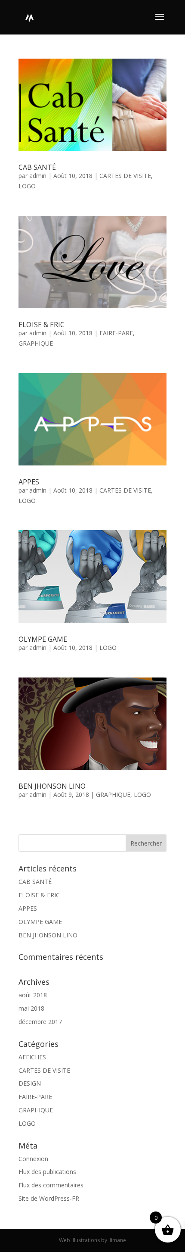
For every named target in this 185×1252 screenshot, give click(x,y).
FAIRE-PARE (116, 333)
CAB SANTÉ (37, 167)
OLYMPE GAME (42, 639)
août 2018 (32, 995)
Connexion (33, 1159)
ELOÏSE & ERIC (41, 324)
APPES (28, 482)
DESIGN (29, 1083)
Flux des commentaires (50, 1185)
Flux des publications (47, 1172)
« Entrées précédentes (49, 829)
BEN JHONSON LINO (52, 786)
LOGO (27, 186)
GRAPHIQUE (35, 343)
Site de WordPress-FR (48, 1198)
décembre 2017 (40, 1022)
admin (37, 176)
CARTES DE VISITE (125, 176)
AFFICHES (32, 1057)
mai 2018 (31, 1008)
